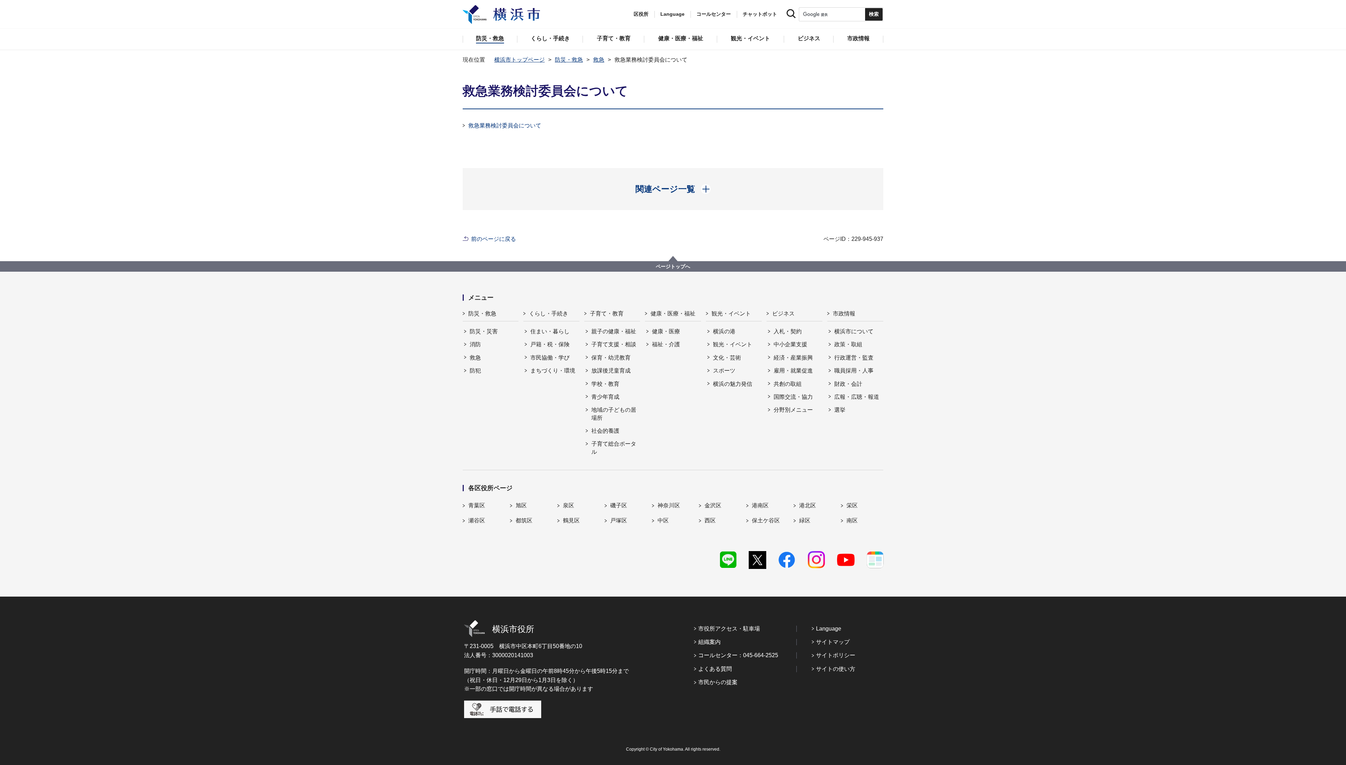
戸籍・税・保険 (550, 344)
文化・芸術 (727, 358)
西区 (710, 520)
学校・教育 (605, 384)
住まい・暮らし (550, 331)
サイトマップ (833, 642)
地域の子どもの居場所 (613, 413)
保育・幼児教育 (611, 358)
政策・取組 (848, 344)
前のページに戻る (493, 239)
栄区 (852, 505)
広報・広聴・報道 (856, 397)
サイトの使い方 (835, 669)
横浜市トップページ (519, 60)
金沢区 (713, 505)
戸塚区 (618, 520)
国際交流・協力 (793, 397)
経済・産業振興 (793, 358)
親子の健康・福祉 (613, 331)
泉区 (568, 505)
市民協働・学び (550, 358)
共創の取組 (788, 384)
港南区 (760, 505)
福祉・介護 (666, 344)
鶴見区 (571, 520)
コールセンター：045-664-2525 (738, 655)
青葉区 (476, 505)
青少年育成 (605, 397)
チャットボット (760, 14)
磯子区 (618, 505)
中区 (663, 520)
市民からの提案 (717, 682)
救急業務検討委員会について (504, 125)
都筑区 (524, 520)
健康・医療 (666, 331)
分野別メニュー (793, 410)
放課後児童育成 (611, 371)
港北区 (807, 505)
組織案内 (709, 642)
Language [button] (672, 14)
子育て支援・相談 (613, 344)
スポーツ (724, 371)
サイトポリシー (835, 655)
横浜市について (853, 331)
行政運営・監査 (853, 358)
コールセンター (713, 14)
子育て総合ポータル (613, 447)
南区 (852, 520)
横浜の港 (724, 331)
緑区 (804, 520)
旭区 (521, 505)
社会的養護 (605, 431)
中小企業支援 (790, 344)
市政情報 (844, 314)
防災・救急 (569, 60)
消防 (475, 344)
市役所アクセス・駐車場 (729, 629)
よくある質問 (715, 669)
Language (828, 629)
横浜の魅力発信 (732, 384)
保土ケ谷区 (766, 520)
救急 (598, 60)
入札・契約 (788, 331)
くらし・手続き (548, 314)
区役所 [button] (641, 14)
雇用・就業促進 (793, 371)
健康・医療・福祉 (673, 314)
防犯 (475, 371)
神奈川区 (669, 505)
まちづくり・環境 (552, 371)
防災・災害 (484, 331)
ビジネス (783, 314)
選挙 (839, 410)
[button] (673, 189)
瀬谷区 (476, 520)
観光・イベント (731, 314)
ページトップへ (673, 266)
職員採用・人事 (853, 371)
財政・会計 (848, 384)
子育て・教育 (607, 314)
